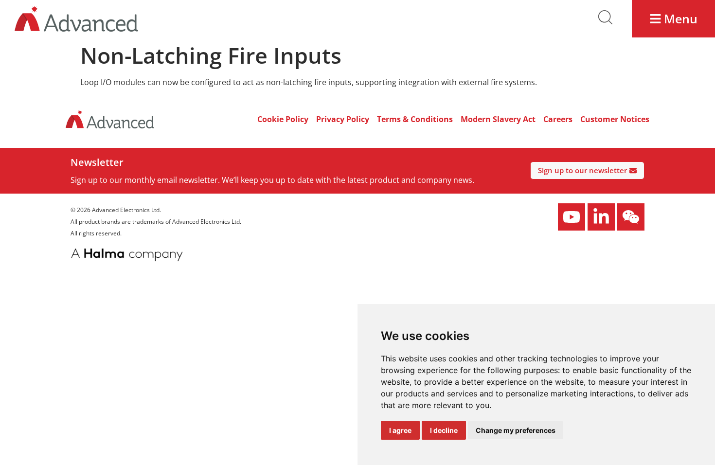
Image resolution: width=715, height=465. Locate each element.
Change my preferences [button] (515, 430)
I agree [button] (400, 430)
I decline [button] (444, 430)
